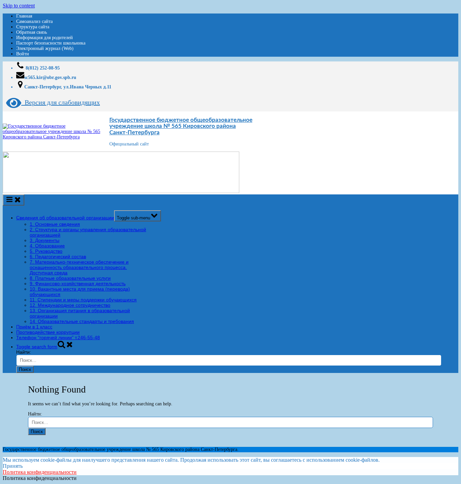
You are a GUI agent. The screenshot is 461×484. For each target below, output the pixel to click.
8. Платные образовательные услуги (70, 278)
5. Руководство (46, 251)
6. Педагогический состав (58, 256)
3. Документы (44, 240)
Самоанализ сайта (34, 21)
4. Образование (47, 245)
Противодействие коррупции (48, 332)
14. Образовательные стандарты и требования (82, 321)
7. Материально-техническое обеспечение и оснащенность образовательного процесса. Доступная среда (79, 267)
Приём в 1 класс (34, 326)
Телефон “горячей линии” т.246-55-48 (58, 337)
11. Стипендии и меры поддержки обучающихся (83, 299)
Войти (22, 53)
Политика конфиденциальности (40, 472)
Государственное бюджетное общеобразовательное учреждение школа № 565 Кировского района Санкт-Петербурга (180, 126)
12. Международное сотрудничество (70, 305)
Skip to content (19, 5)
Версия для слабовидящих (60, 102)
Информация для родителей (44, 37)
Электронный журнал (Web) (45, 48)
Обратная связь (31, 32)
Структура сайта (32, 26)
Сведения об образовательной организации (65, 217)
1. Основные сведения (55, 224)
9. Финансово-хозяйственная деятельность (78, 283)
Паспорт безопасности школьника (50, 43)
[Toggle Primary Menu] (13, 200)
